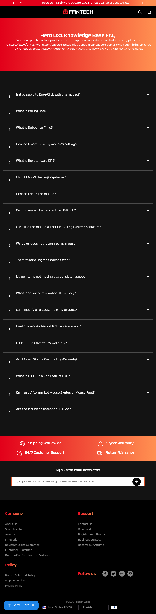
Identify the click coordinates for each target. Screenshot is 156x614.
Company (14, 514)
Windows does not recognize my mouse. (46, 243)
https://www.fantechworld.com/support (35, 45)
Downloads (85, 529)
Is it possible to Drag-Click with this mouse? (48, 94)
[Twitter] (113, 573)
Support (85, 514)
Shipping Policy (15, 580)
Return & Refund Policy (20, 575)
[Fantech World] (78, 12)
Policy (11, 565)
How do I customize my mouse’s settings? (47, 144)
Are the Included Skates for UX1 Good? (45, 409)
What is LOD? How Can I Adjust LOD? (43, 376)
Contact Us (85, 524)
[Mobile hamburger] (7, 12)
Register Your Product (92, 534)
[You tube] (130, 573)
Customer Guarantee (18, 550)
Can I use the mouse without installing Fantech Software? (58, 227)
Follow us (87, 574)
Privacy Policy (13, 586)
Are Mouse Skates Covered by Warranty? (47, 359)
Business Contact (89, 539)
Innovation (12, 539)
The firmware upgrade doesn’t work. (43, 260)
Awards (10, 534)
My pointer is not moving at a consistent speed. (51, 276)
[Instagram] (122, 573)
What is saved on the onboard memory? (46, 293)
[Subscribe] (136, 482)
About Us (11, 524)
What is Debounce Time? (34, 127)
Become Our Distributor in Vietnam (27, 555)
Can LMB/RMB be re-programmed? (42, 177)
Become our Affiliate (91, 545)
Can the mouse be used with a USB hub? (46, 210)
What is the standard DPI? (35, 161)
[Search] (140, 12)
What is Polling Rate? (31, 111)
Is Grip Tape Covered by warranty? (41, 343)
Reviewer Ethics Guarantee (22, 545)
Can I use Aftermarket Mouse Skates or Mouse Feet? (55, 392)
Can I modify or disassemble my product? (46, 310)
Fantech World (82, 602)
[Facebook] (105, 573)
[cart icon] (149, 12)
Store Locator (14, 529)
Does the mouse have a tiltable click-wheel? (48, 326)
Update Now (113, 3)
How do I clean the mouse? (36, 194)
